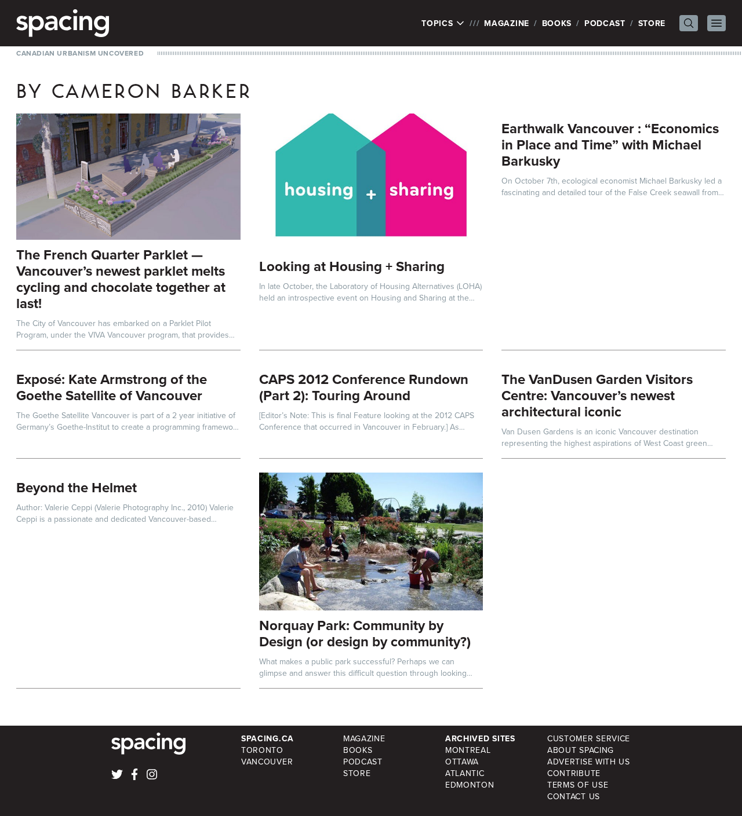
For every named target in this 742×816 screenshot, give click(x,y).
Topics (438, 23)
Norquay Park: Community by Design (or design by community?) (365, 633)
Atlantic (465, 773)
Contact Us (573, 796)
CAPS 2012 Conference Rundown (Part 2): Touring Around (363, 387)
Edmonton (469, 785)
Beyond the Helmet (76, 487)
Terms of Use (577, 785)
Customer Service (588, 738)
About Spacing (580, 750)
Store (652, 23)
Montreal (468, 750)
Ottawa (462, 761)
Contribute (574, 773)
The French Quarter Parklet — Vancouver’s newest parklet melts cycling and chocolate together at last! (120, 278)
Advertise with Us (588, 761)
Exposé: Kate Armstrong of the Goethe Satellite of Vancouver (111, 387)
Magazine (506, 23)
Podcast (604, 23)
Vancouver (267, 761)
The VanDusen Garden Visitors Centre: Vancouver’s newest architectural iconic (597, 395)
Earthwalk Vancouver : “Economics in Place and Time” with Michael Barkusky (610, 144)
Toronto (262, 750)
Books (557, 23)
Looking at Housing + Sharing (352, 266)
